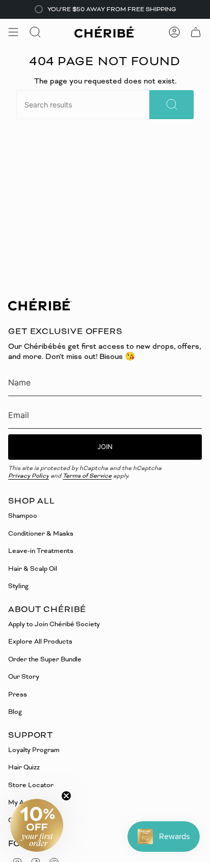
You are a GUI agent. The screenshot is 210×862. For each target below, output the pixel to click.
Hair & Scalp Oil (32, 568)
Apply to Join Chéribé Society (54, 624)
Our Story (23, 676)
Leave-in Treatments (40, 550)
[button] (36, 825)
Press (17, 694)
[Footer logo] (40, 304)
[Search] (171, 104)
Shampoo (22, 515)
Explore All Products (40, 641)
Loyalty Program (34, 749)
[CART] (195, 32)
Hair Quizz (24, 767)
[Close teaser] (66, 796)
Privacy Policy (28, 475)
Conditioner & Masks (40, 533)
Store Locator (31, 785)
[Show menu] (13, 32)
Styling (18, 585)
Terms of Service (87, 475)
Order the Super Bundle (45, 659)
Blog (15, 711)
